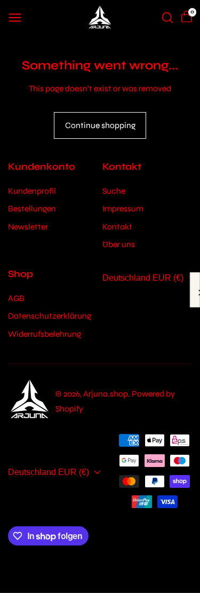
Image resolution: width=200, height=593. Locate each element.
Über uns (118, 244)
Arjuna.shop (105, 394)
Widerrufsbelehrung (44, 334)
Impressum (122, 208)
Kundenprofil (32, 191)
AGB (16, 298)
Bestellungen (32, 208)
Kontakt (117, 227)
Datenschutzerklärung (49, 316)
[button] (15, 17)
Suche (113, 191)
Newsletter (28, 227)
